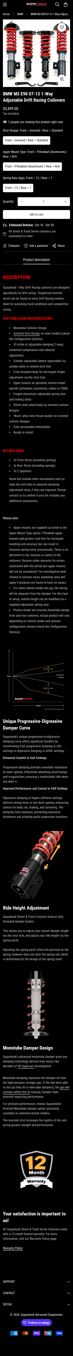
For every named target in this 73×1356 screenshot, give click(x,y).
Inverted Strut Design (26, 333)
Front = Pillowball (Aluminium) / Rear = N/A (32, 166)
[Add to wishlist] (61, 27)
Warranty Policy (13, 1248)
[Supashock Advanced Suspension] (36, 4)
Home (6, 14)
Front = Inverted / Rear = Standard (26, 140)
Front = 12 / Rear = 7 (18, 188)
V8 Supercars (26, 1066)
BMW (20, 14)
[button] (65, 4)
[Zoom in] (61, 79)
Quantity (8, 201)
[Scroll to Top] (66, 1335)
